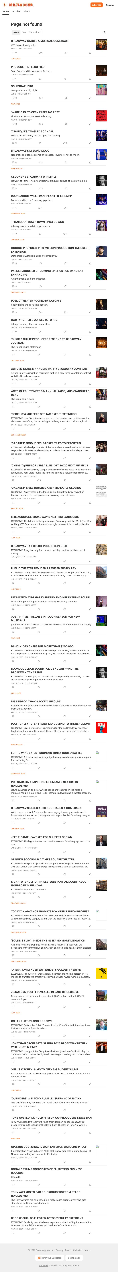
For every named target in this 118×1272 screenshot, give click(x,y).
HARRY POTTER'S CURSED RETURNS (34, 319)
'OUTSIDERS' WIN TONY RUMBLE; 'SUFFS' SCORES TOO (46, 1098)
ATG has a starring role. (23, 44)
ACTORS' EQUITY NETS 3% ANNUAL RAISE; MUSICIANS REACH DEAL (51, 393)
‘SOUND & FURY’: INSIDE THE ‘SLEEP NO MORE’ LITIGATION (48, 940)
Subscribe (96, 5)
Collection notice (81, 1250)
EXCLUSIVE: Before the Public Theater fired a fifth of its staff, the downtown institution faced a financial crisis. (50, 1027)
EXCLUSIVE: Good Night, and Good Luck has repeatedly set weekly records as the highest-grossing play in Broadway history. (50, 678)
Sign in (110, 4)
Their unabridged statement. (26, 346)
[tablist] (26, 32)
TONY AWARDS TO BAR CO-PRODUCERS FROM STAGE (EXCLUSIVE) (45, 1194)
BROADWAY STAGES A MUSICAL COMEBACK (40, 40)
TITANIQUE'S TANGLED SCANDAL (32, 131)
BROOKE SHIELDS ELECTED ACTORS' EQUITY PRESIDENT (47, 1218)
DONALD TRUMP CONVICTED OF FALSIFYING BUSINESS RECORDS (46, 1171)
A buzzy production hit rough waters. (30, 226)
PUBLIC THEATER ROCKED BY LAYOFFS (36, 300)
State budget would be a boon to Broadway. (34, 255)
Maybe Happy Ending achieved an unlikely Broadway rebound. (44, 601)
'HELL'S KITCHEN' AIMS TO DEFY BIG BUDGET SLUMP (44, 1069)
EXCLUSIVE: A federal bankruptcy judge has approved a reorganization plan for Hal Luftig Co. (51, 758)
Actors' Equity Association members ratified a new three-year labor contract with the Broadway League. (51, 374)
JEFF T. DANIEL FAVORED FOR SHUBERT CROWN (41, 837)
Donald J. (16, 1176)
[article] (59, 46)
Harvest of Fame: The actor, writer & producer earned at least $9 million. (49, 180)
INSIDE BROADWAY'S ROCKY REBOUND (36, 701)
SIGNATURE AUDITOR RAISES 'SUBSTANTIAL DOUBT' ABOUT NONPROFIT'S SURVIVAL (49, 883)
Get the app (74, 1257)
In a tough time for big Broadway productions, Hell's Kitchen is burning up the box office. (50, 1075)
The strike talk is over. (22, 398)
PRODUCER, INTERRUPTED (28, 67)
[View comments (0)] (40, 79)
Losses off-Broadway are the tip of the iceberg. (35, 135)
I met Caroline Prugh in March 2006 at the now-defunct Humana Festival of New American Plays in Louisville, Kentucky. (51, 1152)
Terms (68, 1250)
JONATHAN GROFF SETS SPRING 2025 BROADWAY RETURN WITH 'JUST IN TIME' (49, 1045)
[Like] (13, 354)
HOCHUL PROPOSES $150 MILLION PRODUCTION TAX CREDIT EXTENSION (50, 249)
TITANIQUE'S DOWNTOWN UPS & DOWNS (37, 222)
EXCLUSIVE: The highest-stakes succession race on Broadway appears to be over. (50, 843)
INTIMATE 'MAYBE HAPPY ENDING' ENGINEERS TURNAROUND (50, 597)
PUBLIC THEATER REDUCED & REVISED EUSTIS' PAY (43, 568)
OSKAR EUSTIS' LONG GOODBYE (31, 1021)
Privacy (59, 1250)
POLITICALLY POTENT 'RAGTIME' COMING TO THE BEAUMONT (50, 723)
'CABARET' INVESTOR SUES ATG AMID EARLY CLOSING (46, 487)
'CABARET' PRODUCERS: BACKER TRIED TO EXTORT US (46, 443)
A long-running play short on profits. (30, 323)
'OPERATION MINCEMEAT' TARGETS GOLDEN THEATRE (46, 969)
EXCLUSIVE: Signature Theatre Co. (29, 889)
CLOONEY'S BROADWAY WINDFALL (34, 176)
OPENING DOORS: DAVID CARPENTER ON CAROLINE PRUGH (49, 1146)
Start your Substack (50, 1257)
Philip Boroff (25, 49)
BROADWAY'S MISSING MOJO (30, 150)
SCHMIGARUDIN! (22, 86)
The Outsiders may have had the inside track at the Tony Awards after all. (49, 1102)
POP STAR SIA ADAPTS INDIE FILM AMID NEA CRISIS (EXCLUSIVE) (44, 783)
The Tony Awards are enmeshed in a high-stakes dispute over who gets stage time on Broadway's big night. (48, 1201)
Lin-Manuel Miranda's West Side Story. (31, 116)
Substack (43, 1265)
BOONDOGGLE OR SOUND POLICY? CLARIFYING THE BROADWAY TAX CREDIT (45, 670)
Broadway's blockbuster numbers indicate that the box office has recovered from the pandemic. (51, 707)
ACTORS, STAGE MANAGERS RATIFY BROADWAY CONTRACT (50, 368)
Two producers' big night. (24, 90)
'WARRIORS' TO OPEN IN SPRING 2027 (35, 112)
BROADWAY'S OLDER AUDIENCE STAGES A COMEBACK (46, 808)
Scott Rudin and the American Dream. (31, 71)
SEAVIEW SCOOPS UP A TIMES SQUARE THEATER (42, 859)
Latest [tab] (16, 32)
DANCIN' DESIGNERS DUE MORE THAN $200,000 (42, 646)
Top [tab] (24, 32)
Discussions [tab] (34, 32)
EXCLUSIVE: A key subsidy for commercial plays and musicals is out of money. (48, 551)
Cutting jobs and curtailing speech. (29, 304)
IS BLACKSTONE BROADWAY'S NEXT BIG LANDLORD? (45, 516)
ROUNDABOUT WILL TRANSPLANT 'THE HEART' (41, 196)
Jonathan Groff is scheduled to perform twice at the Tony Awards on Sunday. (51, 624)
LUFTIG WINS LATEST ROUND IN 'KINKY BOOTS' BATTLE (46, 752)
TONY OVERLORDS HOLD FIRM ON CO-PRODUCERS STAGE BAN (51, 1117)
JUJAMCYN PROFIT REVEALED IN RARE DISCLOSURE (45, 992)
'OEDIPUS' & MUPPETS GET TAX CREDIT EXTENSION (44, 414)
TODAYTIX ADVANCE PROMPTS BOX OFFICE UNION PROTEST (50, 911)
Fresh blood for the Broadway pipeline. (31, 200)
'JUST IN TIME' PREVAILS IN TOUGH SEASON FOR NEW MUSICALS (45, 618)
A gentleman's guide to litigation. (28, 278)
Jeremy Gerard (26, 75)
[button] (6, 11)
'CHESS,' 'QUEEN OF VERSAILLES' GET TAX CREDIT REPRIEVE (49, 465)
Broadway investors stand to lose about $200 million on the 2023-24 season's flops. (47, 997)
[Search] (104, 32)
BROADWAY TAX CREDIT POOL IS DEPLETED (39, 546)
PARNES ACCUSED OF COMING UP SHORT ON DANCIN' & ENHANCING (47, 272)
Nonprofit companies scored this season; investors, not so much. (45, 154)
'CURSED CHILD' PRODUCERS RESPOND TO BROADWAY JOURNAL (46, 341)
